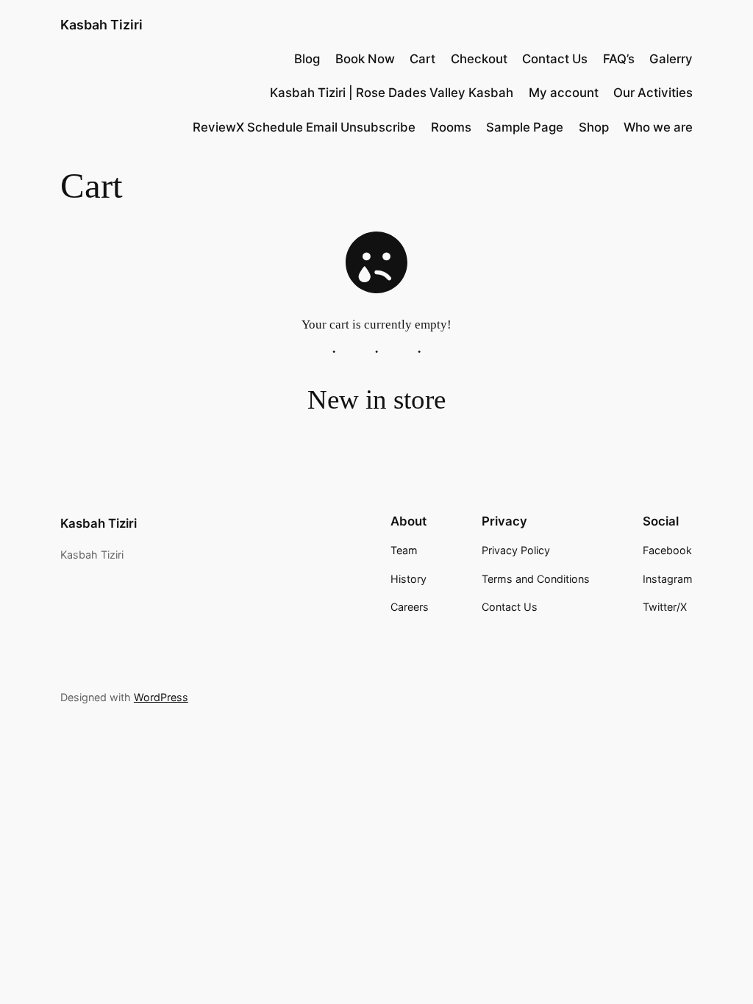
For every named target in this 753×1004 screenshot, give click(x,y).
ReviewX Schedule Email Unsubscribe (304, 127)
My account (564, 92)
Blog (307, 58)
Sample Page (524, 127)
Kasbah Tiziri (101, 24)
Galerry (671, 58)
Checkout (479, 58)
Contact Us (555, 58)
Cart (422, 58)
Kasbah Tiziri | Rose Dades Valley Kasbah (391, 92)
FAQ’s (619, 58)
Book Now (365, 58)
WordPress (161, 697)
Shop (594, 127)
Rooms (451, 127)
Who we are (658, 127)
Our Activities (653, 92)
